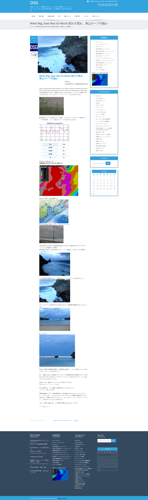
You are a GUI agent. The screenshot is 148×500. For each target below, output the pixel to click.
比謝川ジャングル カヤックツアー (105, 60)
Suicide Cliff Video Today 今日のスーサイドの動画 (65, 420)
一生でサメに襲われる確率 (46, 390)
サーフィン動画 (100, 114)
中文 (59, 16)
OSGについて (95, 16)
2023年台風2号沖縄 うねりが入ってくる (39, 471)
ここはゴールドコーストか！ (38, 453)
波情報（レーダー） (101, 143)
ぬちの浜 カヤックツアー (103, 56)
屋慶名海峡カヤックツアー (103, 53)
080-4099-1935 (112, 1)
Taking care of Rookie (36, 456)
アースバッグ (99, 107)
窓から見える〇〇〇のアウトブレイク (59, 94)
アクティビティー (101, 110)
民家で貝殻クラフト (101, 65)
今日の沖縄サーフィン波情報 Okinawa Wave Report (78, 84)
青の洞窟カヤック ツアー (103, 49)
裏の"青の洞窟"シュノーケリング (105, 51)
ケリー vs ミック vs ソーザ (37, 420)
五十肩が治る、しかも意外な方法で (39, 448)
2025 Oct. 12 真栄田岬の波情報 (38, 444)
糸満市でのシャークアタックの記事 (49, 384)
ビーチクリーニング (101, 123)
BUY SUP (98, 96)
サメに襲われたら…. (44, 406)
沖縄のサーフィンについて (103, 136)
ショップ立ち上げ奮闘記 (102, 121)
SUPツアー (99, 46)
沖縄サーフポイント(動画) (103, 134)
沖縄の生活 (99, 139)
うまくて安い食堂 (101, 112)
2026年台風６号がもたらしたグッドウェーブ (39, 441)
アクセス (86, 16)
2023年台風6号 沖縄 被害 (38, 467)
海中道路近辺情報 (101, 146)
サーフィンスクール (101, 44)
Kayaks (98, 103)
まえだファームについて (102, 126)
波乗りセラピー (100, 141)
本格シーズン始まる (35, 451)
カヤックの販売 (100, 69)
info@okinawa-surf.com (97, 1)
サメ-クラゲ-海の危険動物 (103, 119)
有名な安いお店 (100, 132)
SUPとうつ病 (99, 105)
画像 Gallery (99, 150)
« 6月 (93, 193)
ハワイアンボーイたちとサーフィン (39, 464)
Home (33, 16)
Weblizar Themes (62, 498)
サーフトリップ (100, 116)
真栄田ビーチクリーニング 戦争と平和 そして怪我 (39, 461)
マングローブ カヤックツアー (104, 58)
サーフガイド (99, 42)
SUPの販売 (99, 67)
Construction (99, 98)
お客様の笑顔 (50, 16)
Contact (77, 16)
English (41, 16)
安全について (67, 16)
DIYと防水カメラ (100, 100)
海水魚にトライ (100, 148)
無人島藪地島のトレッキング (104, 63)
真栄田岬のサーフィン (47, 251)
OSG (34, 2)
